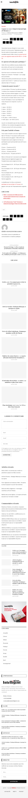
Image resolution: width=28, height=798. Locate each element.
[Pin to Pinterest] (21, 39)
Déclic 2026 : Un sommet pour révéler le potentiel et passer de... (14, 283)
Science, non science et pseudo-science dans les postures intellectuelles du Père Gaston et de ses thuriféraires (14, 509)
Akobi (3, 514)
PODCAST (21, 791)
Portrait (5, 650)
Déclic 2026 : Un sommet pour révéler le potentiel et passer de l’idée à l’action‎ (19, 552)
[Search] (26, 2)
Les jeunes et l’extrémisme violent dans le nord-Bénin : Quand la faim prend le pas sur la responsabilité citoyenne (14, 529)
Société (5, 656)
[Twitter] (12, 795)
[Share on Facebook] (14, 39)
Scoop (4, 653)
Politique (5, 646)
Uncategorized (6, 663)
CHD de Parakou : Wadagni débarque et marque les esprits (14, 307)
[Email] (19, 795)
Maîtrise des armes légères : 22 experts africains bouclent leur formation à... (14, 356)
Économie (5, 643)
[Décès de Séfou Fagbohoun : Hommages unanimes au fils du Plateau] (14, 321)
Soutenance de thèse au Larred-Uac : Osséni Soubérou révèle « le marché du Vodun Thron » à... (14, 737)
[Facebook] (10, 795)
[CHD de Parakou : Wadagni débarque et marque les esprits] (14, 296)
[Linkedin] (16, 795)
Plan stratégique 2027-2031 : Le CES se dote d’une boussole (14, 406)
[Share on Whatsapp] (4, 42)
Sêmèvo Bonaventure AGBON (14, 33)
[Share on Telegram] (7, 42)
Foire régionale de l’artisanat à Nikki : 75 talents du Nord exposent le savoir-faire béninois (19, 572)
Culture (5, 636)
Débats (5, 639)
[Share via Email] (10, 42)
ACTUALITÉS (7, 791)
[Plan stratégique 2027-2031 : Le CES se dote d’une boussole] (14, 394)
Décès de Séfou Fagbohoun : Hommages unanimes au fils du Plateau (14, 332)
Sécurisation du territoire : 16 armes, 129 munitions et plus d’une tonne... (14, 381)
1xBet (4, 209)
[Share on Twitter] (18, 39)
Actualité (5, 633)
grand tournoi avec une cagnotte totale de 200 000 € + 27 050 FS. (14, 56)
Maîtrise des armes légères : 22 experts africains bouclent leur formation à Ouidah (18, 592)
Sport (4, 660)
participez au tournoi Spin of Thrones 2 (11, 184)
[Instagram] (14, 795)
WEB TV (14, 791)
